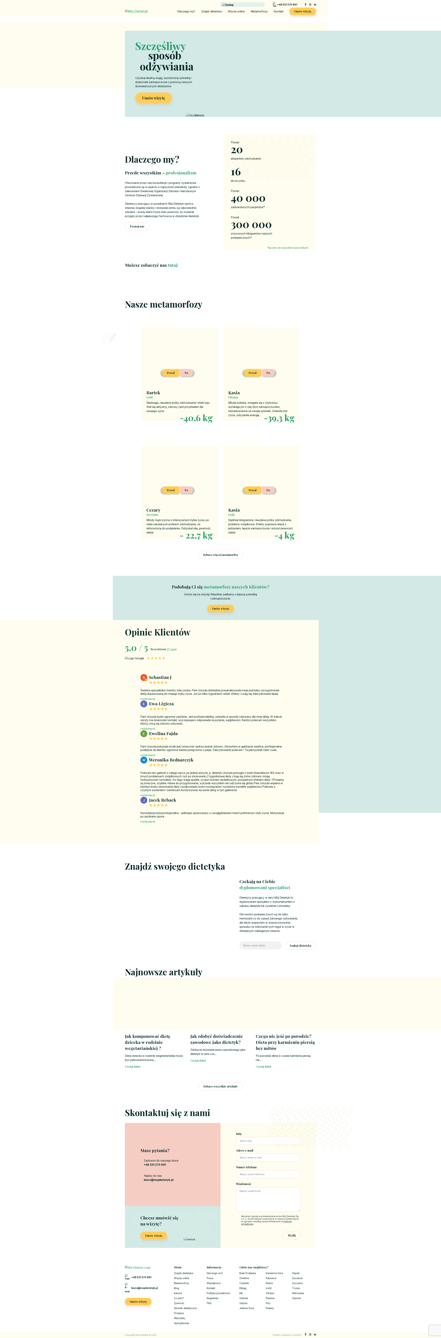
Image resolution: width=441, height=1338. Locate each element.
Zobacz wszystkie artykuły (220, 1086)
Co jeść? (179, 1298)
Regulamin (212, 1298)
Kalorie (178, 1293)
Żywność (179, 1303)
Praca (210, 1278)
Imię (239, 1134)
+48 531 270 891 (287, 4)
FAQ (209, 1303)
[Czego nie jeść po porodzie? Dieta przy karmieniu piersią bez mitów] (286, 1008)
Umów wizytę (302, 11)
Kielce (269, 1283)
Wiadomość (243, 1184)
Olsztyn (270, 1293)
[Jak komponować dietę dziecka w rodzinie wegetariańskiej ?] (155, 1008)
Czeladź (244, 1283)
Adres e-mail (244, 1150)
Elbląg (242, 1288)
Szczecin (297, 1278)
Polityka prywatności (218, 1293)
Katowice (271, 1278)
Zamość (296, 1298)
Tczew (296, 1288)
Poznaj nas (137, 226)
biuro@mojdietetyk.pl (144, 1287)
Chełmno (244, 1278)
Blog (176, 1288)
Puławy (270, 1308)
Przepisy (179, 1313)
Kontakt (278, 11)
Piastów (270, 1298)
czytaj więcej (147, 698)
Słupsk (296, 1273)
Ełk (241, 1293)
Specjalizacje (181, 1323)
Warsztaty (179, 1318)
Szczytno (297, 1283)
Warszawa (298, 1293)
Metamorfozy (259, 11)
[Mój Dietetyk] (136, 11)
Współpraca (213, 1283)
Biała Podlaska (247, 1273)
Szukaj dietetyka (300, 945)
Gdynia (243, 1303)
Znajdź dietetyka (211, 11)
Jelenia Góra (246, 1308)
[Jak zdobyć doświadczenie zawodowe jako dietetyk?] (220, 1008)
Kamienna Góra (274, 1273)
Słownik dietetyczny (185, 1308)
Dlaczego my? (186, 11)
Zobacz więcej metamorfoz (220, 555)
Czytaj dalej (132, 1066)
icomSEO (296, 1335)
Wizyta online (236, 11)
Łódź (269, 1288)
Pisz (268, 1303)
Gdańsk (243, 1298)
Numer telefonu (246, 1167)
